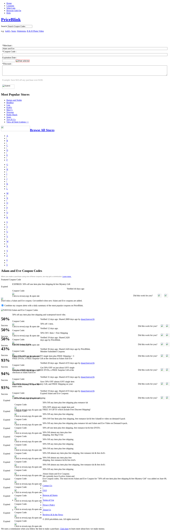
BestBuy (10, 102)
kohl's (7, 31)
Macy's (9, 110)
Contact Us (47, 485)
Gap (8, 105)
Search (4, 26)
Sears (13, 31)
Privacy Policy (49, 505)
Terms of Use (48, 500)
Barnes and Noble (14, 100)
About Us (47, 510)
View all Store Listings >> (17, 122)
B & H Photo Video (35, 31)
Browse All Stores (42, 130)
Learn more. (66, 276)
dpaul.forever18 (87, 319)
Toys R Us (11, 119)
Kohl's (9, 107)
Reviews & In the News (53, 514)
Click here (64, 529)
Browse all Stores (50, 495)
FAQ (45, 490)
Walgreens (21, 31)
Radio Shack (11, 115)
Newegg (10, 112)
